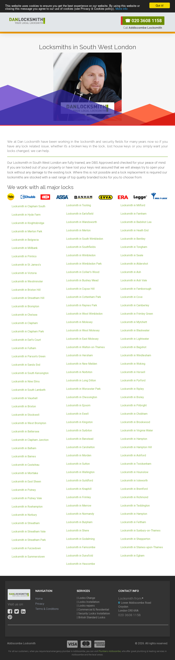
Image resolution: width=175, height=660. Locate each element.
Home (39, 598)
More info (121, 8)
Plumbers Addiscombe (110, 651)
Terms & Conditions (47, 608)
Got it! (160, 5)
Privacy (39, 603)
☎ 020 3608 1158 (143, 20)
